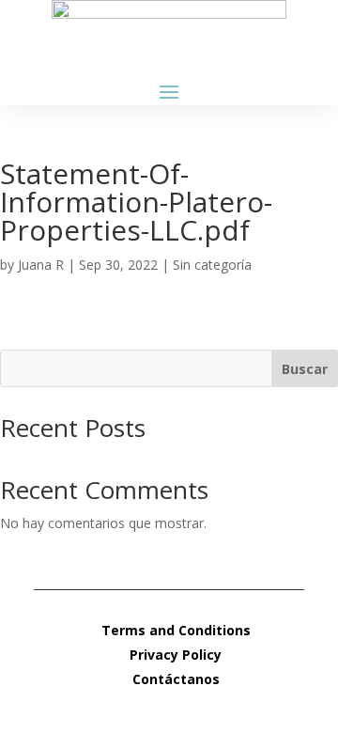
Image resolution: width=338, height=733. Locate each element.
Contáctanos (176, 679)
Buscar (305, 369)
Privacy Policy (176, 654)
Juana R (41, 264)
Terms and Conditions (176, 630)
